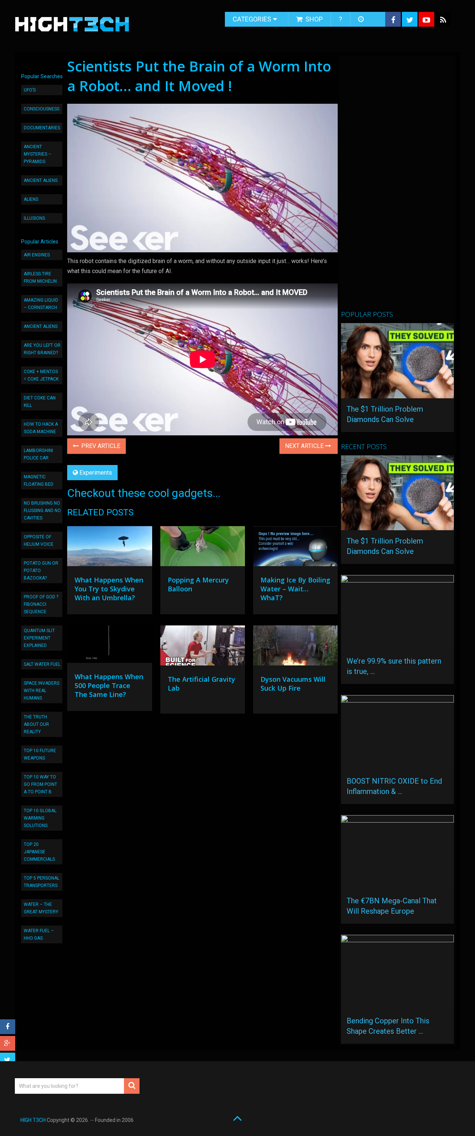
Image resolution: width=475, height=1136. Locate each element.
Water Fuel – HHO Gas (39, 934)
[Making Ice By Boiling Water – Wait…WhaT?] (295, 548)
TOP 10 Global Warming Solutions (40, 818)
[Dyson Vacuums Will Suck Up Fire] (295, 647)
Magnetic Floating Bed (38, 480)
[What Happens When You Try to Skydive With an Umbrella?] (109, 548)
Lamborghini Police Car (38, 454)
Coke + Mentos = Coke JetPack (41, 375)
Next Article (305, 445)
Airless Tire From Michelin (40, 277)
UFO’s (30, 90)
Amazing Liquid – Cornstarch (41, 304)
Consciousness (41, 109)
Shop (313, 19)
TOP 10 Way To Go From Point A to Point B (40, 784)
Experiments (95, 472)
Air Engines (37, 255)
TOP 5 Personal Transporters (41, 882)
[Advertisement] (396, 186)
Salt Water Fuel (42, 664)
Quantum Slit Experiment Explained (39, 638)
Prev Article (100, 445)
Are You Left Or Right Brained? (42, 349)
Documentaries (42, 127)
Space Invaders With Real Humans (41, 691)
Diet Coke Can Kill (40, 401)
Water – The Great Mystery (41, 908)
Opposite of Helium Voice (38, 540)
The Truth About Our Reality (36, 724)
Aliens (31, 199)
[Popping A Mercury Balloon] (202, 548)
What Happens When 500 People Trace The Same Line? (109, 685)
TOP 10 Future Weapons (40, 754)
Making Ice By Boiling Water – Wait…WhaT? (295, 588)
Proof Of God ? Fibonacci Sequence (41, 604)
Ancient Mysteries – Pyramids (37, 154)
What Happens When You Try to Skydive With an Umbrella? (109, 588)
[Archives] (361, 19)
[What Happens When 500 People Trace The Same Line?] (109, 646)
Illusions (34, 218)
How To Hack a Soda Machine (41, 428)
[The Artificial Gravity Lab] (202, 647)
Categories (252, 19)
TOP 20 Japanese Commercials (39, 852)
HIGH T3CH (33, 1120)
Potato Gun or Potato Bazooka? (41, 571)
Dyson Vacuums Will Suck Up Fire (293, 683)
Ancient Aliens (41, 180)
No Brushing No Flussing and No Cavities (42, 511)
